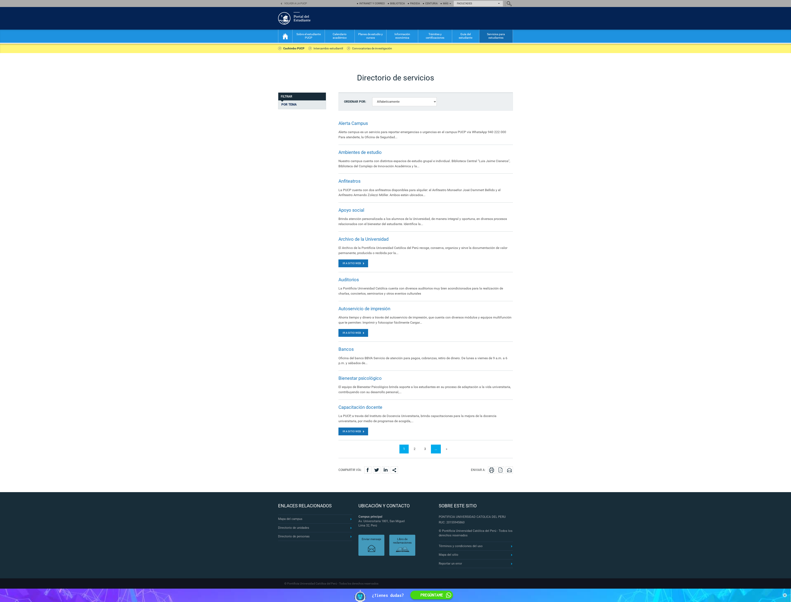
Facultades (464, 3)
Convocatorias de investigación (372, 48)
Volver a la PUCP (295, 3)
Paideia (415, 3)
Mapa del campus (290, 519)
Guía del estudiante (465, 36)
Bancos (346, 349)
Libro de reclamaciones (402, 540)
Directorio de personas (294, 536)
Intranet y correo (372, 3)
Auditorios (348, 279)
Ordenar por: (355, 101)
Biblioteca (397, 3)
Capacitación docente (360, 407)
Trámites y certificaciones (435, 36)
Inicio (285, 36)
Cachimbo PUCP (293, 48)
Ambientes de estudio (360, 152)
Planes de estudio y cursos (370, 36)
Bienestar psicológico (360, 378)
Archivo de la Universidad (363, 239)
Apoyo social (351, 210)
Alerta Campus (353, 123)
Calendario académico (340, 36)
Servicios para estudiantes (496, 36)
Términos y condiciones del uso (461, 546)
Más (446, 3)
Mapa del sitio (448, 555)
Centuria (431, 3)
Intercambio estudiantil (328, 48)
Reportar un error (450, 563)
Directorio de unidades (293, 528)
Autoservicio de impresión (364, 308)
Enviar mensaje (371, 539)
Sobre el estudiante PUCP (308, 36)
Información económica (402, 36)
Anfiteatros (349, 181)
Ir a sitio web (352, 263)
